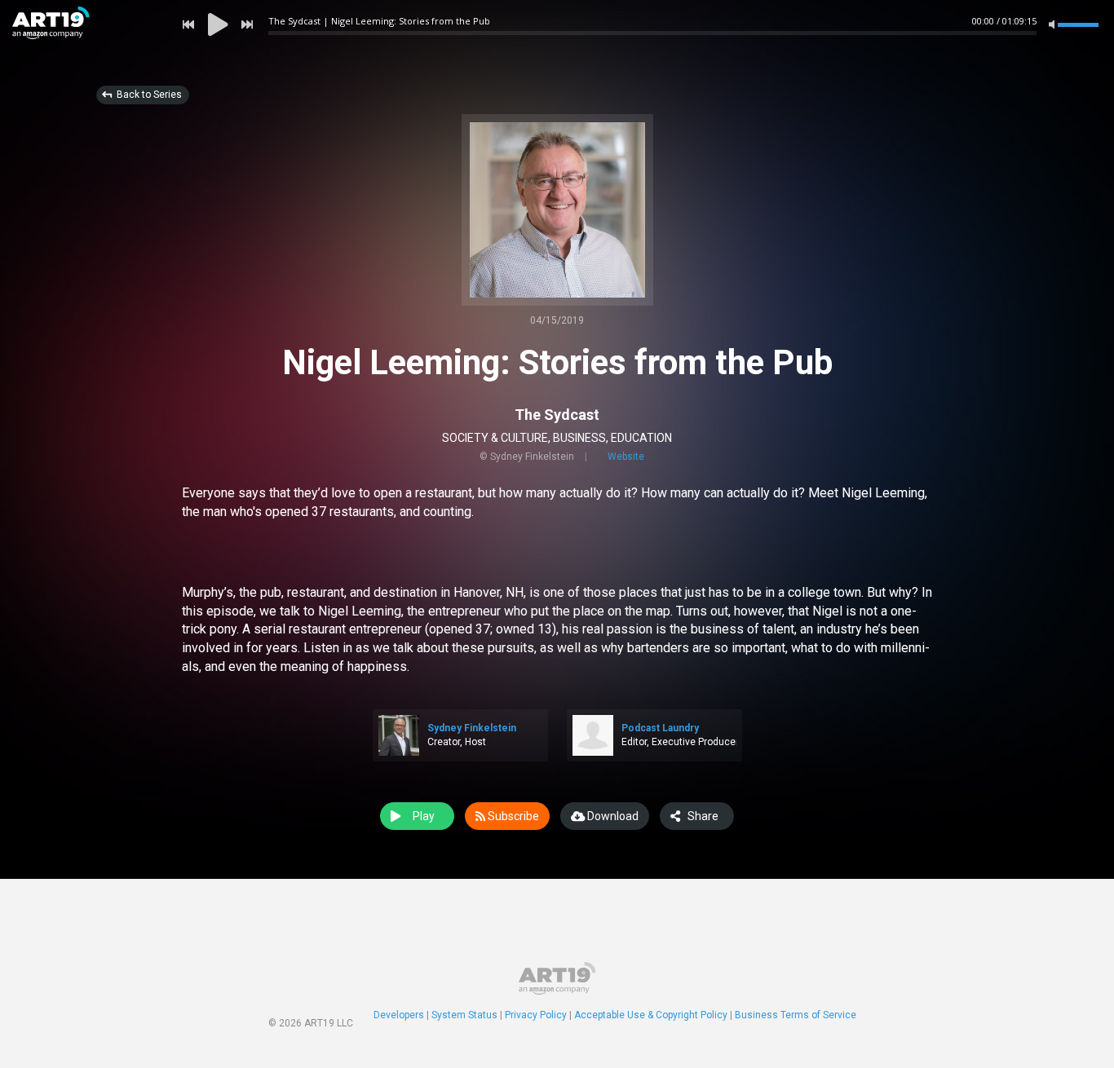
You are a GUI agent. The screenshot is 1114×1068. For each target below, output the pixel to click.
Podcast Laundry (660, 728)
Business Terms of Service (795, 1015)
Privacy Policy (536, 1015)
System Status (464, 1015)
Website (626, 456)
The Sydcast (557, 414)
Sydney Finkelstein (471, 728)
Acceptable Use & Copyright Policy (650, 1015)
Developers (399, 1015)
